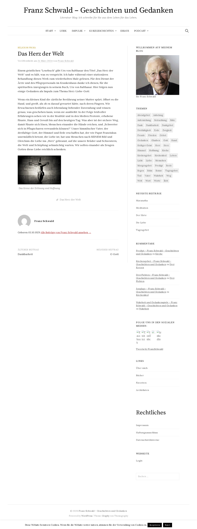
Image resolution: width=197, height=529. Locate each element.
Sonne (159, 170)
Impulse (77, 30)
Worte (157, 180)
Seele (169, 165)
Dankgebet (167, 125)
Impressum (142, 425)
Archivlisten (142, 390)
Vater (147, 175)
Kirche (165, 150)
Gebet (163, 135)
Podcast (140, 30)
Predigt (159, 165)
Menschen (160, 160)
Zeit (166, 180)
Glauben (155, 140)
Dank (140, 125)
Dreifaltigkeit (144, 130)
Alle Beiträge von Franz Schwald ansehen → (66, 232)
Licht (139, 160)
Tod (139, 175)
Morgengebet (144, 165)
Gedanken (142, 140)
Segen (140, 170)
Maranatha (142, 200)
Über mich (142, 368)
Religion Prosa (27, 47)
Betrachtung (160, 120)
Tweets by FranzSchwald (149, 349)
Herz (166, 145)
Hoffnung (154, 150)
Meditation (142, 207)
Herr (157, 145)
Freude (141, 135)
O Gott (114, 254)
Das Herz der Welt (70, 199)
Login (139, 460)
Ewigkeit (167, 130)
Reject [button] (167, 525)
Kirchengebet (144, 155)
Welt (139, 180)
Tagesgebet (171, 170)
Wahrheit (158, 175)
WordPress (86, 515)
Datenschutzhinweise (147, 439)
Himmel (141, 150)
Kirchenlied (160, 155)
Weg (168, 175)
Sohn (149, 170)
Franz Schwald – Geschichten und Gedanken (98, 10)
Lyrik (63, 30)
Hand (174, 140)
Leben (173, 155)
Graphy (105, 515)
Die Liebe (141, 222)
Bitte (172, 120)
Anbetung (158, 115)
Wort (148, 180)
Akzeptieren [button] (154, 525)
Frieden (152, 135)
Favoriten (141, 382)
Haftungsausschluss (147, 432)
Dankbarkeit (25, 254)
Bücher (140, 375)
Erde (156, 130)
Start (49, 30)
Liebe (149, 160)
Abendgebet (143, 115)
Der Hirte (141, 215)
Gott (165, 140)
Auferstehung (144, 120)
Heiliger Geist (144, 145)
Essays (124, 30)
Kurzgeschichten (101, 30)
